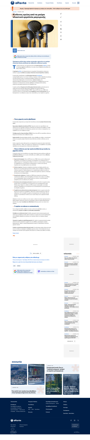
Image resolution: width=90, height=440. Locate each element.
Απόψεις (65, 404)
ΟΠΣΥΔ (57, 403)
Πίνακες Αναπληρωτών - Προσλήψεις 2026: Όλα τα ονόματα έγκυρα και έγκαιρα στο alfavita (31, 259)
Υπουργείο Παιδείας (50, 2)
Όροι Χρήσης (13, 424)
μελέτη (19, 71)
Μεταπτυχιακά (49, 409)
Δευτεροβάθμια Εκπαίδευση (16, 408)
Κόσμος (65, 401)
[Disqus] (36, 291)
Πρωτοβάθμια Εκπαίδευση (16, 406)
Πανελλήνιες (59, 2)
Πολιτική (48, 412)
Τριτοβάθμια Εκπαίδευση (51, 406)
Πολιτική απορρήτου (24, 424)
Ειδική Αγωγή (22, 409)
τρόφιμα (18, 265)
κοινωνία (17, 361)
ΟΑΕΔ (32, 409)
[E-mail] (61, 39)
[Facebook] (61, 22)
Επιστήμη (65, 407)
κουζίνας (45, 65)
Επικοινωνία (13, 426)
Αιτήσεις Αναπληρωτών (50, 403)
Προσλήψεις (37, 409)
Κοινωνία (74, 2)
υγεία (14, 265)
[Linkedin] (61, 29)
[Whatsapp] (61, 36)
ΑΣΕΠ (29, 409)
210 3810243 (74, 426)
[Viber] (61, 32)
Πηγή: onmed (16, 233)
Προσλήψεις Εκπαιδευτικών (52, 401)
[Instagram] (74, 420)
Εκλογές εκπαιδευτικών (20, 411)
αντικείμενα (39, 75)
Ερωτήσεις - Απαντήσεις (68, 413)
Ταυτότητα (22, 426)
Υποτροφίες (13, 411)
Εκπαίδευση (39, 2)
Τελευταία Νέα (31, 2)
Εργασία (67, 2)
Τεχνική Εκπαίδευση (14, 409)
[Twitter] (61, 25)
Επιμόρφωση (66, 410)
